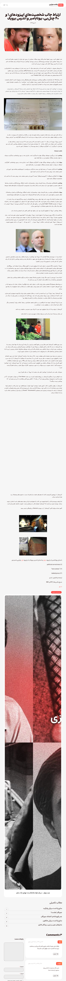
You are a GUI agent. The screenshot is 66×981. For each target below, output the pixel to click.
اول (22, 560)
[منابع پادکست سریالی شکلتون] (33, 921)
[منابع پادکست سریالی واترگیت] (33, 909)
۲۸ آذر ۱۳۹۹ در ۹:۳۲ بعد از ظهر (35, 964)
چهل (44, 560)
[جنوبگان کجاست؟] (33, 913)
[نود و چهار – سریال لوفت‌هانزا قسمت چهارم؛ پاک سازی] (33, 742)
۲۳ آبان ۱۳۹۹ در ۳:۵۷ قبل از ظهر (35, 942)
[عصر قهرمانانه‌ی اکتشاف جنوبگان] (33, 917)
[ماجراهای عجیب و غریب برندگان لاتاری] (33, 925)
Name (21, 967)
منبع (60, 586)
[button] (4, 5)
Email (22, 974)
